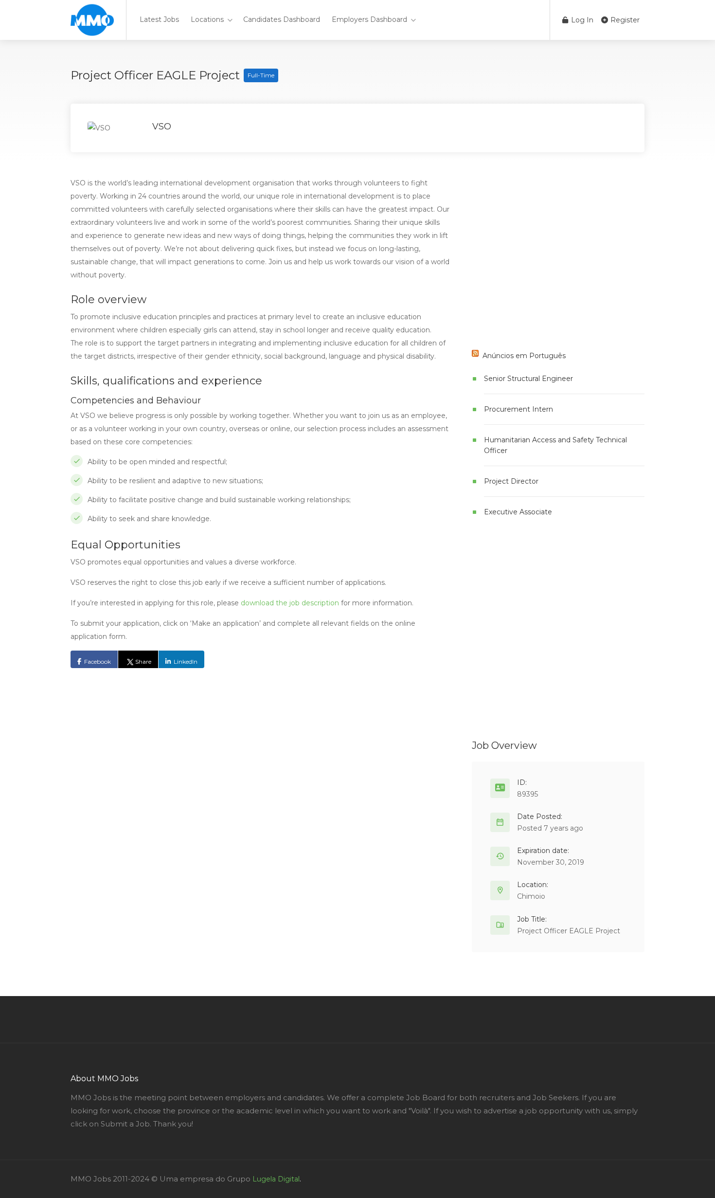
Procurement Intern (518, 409)
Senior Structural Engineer (528, 378)
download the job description (290, 603)
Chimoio (531, 896)
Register (624, 20)
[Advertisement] (545, 264)
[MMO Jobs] (92, 29)
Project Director (511, 481)
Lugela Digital (276, 1179)
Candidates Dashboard (281, 19)
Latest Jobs (159, 19)
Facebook (97, 661)
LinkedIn (185, 661)
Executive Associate (518, 512)
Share (143, 661)
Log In (581, 20)
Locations (207, 19)
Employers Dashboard (369, 19)
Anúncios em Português (524, 355)
